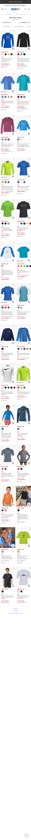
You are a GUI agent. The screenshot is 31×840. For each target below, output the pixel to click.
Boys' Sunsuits (6, 26)
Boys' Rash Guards (18, 26)
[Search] (5, 9)
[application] (26, 835)
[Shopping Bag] (29, 9)
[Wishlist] (25, 9)
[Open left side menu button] (2, 9)
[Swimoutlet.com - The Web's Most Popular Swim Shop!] (15, 9)
